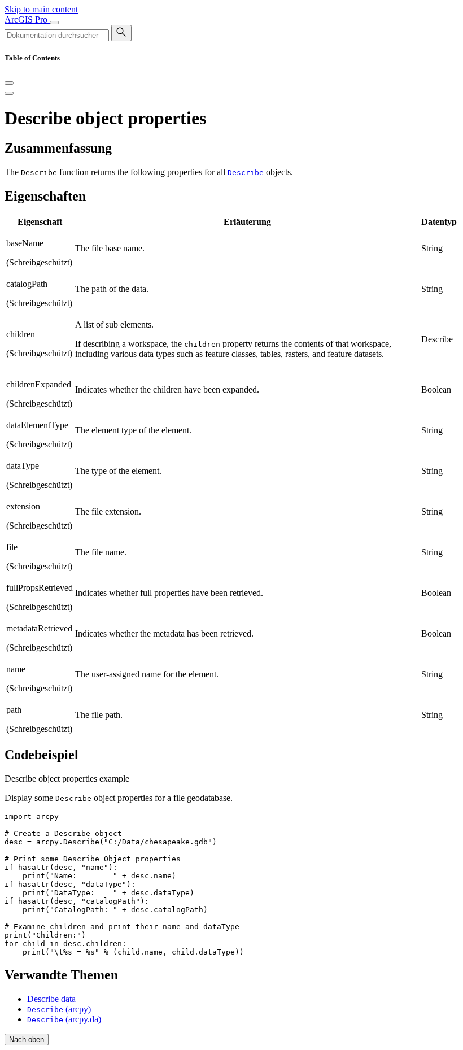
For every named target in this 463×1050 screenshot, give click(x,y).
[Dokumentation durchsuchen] (121, 33)
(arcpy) (59, 1009)
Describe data (51, 999)
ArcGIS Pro (27, 19)
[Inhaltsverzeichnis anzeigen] (9, 93)
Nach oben (26, 1039)
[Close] (9, 83)
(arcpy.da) (64, 1019)
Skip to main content (41, 9)
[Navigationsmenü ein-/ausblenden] (54, 22)
